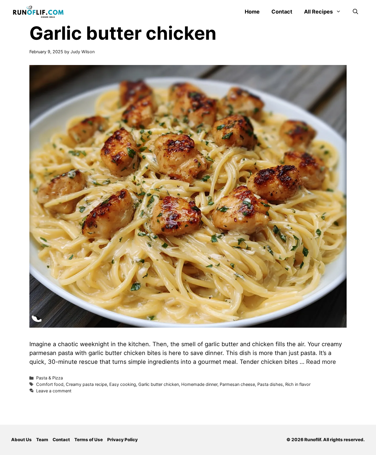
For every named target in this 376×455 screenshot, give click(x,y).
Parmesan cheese (237, 384)
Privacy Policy (122, 439)
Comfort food (49, 384)
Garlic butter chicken (158, 384)
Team (42, 439)
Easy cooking (122, 384)
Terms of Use (88, 439)
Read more (321, 361)
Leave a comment (53, 390)
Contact (281, 12)
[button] (355, 12)
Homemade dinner (199, 384)
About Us (21, 439)
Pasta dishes (270, 384)
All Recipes (318, 12)
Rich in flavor (297, 384)
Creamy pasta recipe (86, 384)
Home (252, 12)
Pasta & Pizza (49, 377)
